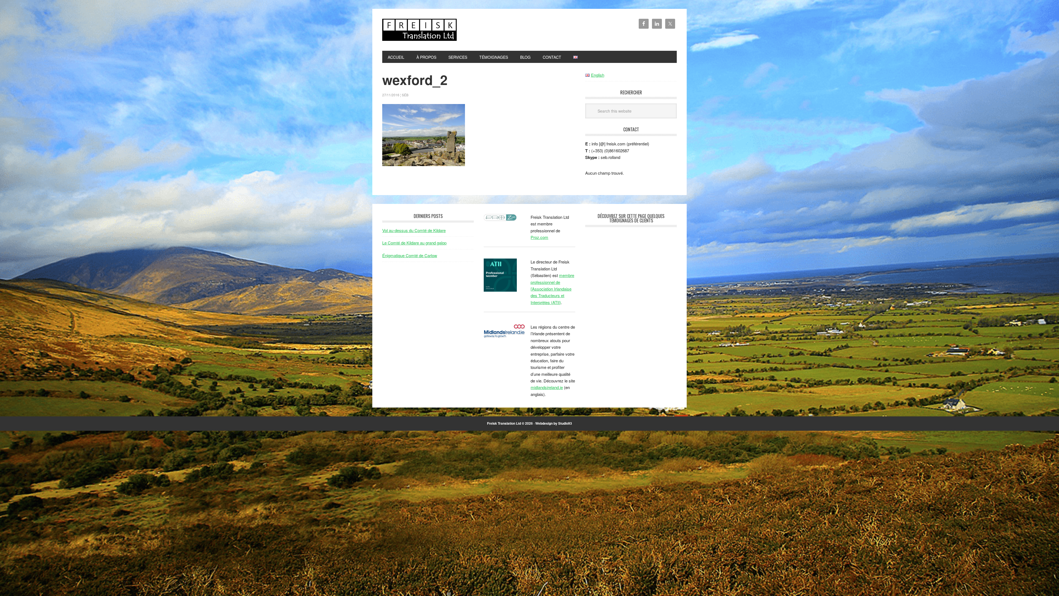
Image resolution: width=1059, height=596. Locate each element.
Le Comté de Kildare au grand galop (414, 243)
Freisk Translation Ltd (419, 30)
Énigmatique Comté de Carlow (409, 255)
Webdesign (544, 423)
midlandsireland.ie (547, 387)
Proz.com (539, 237)
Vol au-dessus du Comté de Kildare (414, 230)
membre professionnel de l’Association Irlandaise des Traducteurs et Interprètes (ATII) (552, 288)
